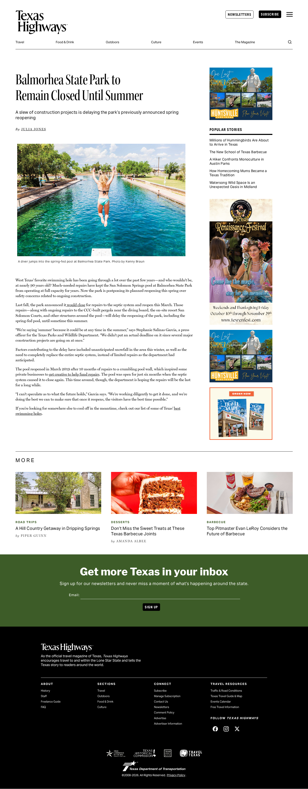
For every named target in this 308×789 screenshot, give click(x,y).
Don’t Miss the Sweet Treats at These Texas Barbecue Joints (147, 531)
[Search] (290, 42)
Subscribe (270, 14)
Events (198, 42)
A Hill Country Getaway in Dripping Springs (58, 528)
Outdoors (112, 42)
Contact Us (161, 701)
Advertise (160, 718)
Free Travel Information (225, 707)
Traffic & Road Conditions (226, 690)
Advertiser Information (168, 723)
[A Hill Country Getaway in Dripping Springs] (58, 512)
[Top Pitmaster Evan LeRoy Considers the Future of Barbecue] (250, 512)
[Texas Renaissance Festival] (241, 323)
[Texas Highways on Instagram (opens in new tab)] (226, 729)
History (45, 690)
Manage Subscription (167, 696)
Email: (74, 595)
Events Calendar (221, 701)
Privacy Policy (176, 775)
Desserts (120, 522)
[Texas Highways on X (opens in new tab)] (237, 729)
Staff (44, 696)
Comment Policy (164, 712)
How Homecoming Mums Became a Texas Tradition (238, 173)
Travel (20, 42)
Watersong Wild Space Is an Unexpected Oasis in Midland (233, 184)
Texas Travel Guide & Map (226, 696)
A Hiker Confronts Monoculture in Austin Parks (237, 161)
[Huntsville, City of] (241, 118)
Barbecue (216, 522)
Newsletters (239, 14)
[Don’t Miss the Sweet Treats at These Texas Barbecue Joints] (154, 512)
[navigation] (289, 14)
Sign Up (151, 607)
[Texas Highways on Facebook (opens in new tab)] (215, 729)
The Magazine (245, 42)
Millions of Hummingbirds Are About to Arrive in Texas (239, 142)
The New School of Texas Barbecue (238, 152)
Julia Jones (33, 129)
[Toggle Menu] (289, 14)
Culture (156, 42)
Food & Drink (65, 42)
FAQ (43, 707)
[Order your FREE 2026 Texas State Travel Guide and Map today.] (241, 438)
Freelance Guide (51, 701)
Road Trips (26, 522)
